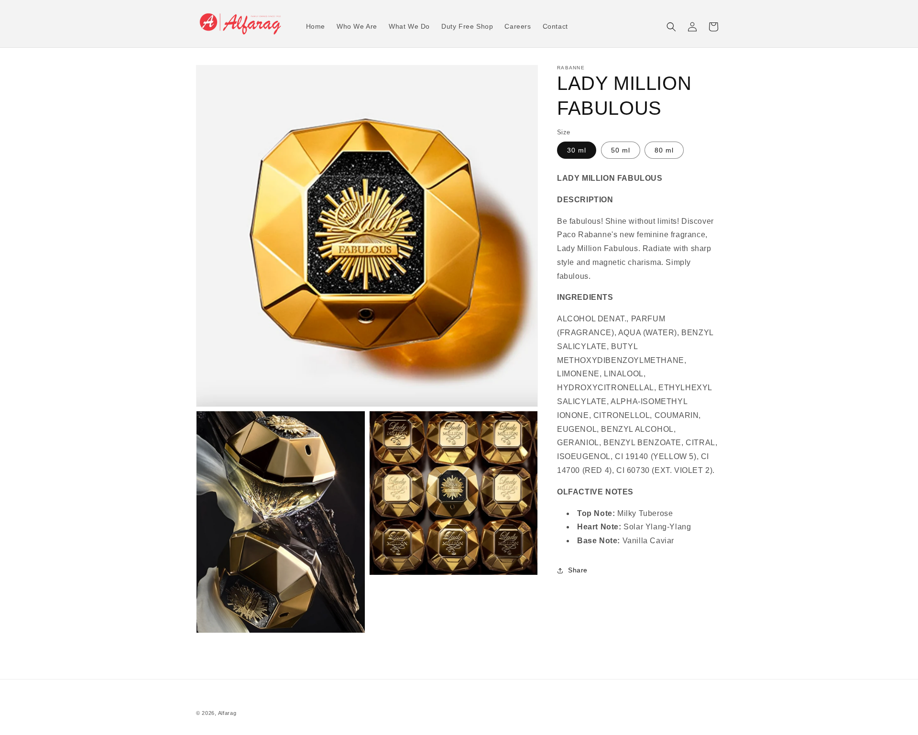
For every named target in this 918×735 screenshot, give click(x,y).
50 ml (620, 150)
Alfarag (227, 713)
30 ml (576, 150)
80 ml (664, 150)
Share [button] (578, 570)
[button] (671, 26)
